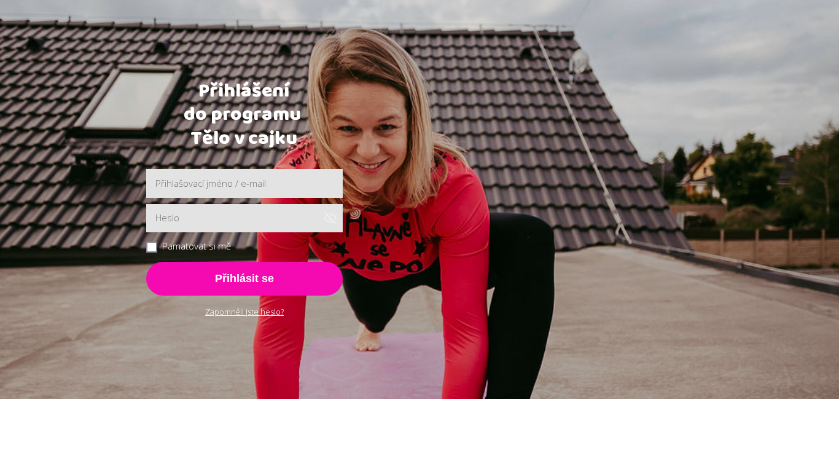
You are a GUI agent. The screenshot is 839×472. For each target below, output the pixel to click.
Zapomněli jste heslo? (244, 311)
